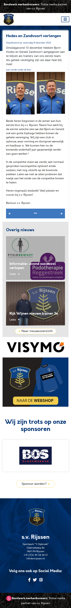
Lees (13, 274)
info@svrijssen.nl (35, 558)
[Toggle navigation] (65, 19)
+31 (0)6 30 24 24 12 (35, 555)
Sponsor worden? (35, 484)
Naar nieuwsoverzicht (37, 331)
